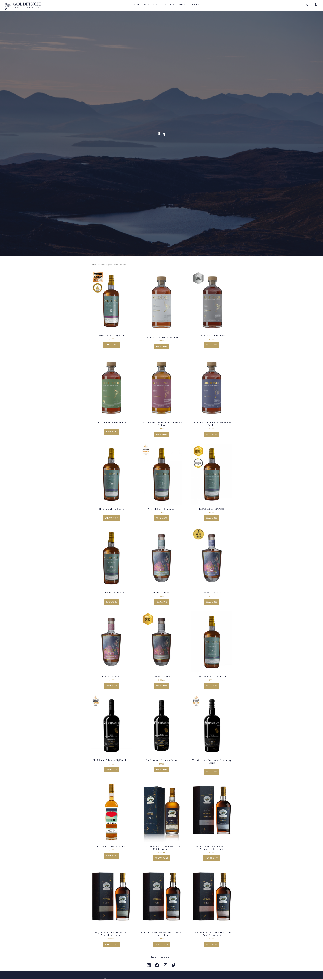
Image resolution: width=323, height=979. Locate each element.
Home (137, 5)
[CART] (307, 4)
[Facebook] (157, 965)
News (206, 5)
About (156, 5)
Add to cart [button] (111, 345)
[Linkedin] (149, 965)
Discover (183, 5)
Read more (161, 346)
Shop (146, 5)
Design (195, 5)
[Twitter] (174, 965)
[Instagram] (165, 965)
